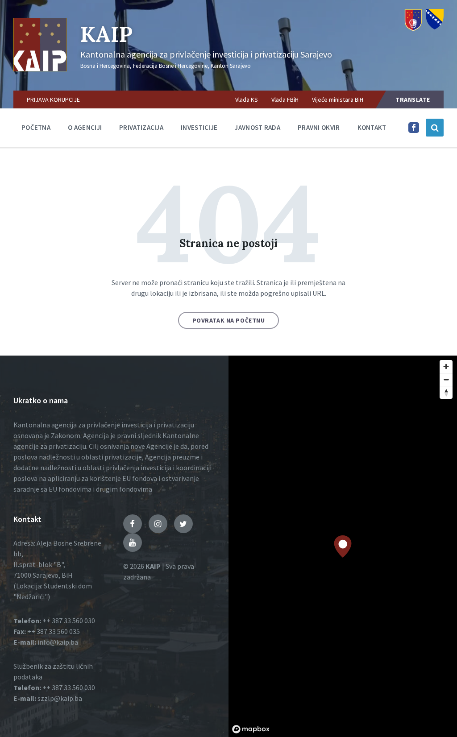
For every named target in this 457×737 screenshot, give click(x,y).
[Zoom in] (446, 366)
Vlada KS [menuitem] (246, 99)
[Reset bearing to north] (446, 392)
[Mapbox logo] (250, 729)
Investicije (199, 127)
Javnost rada (257, 127)
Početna (35, 127)
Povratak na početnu (228, 320)
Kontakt (371, 127)
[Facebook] (413, 130)
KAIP (106, 34)
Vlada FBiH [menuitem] (285, 99)
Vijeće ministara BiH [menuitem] (337, 99)
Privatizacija (141, 127)
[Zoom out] (446, 379)
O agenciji (85, 127)
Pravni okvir (319, 127)
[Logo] (40, 68)
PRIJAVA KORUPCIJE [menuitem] (53, 99)
